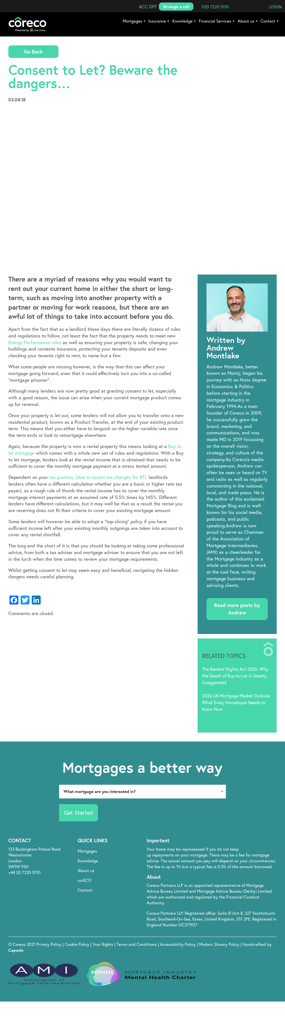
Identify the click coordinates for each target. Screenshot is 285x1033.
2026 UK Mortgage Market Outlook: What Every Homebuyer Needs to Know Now (236, 702)
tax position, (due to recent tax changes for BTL (98, 477)
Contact (268, 21)
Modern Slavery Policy (219, 944)
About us (246, 21)
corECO (85, 880)
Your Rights (103, 944)
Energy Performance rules (34, 342)
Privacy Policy (49, 944)
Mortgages (132, 21)
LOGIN (275, 6)
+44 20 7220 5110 (24, 872)
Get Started (78, 812)
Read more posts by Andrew (237, 609)
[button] (148, 6)
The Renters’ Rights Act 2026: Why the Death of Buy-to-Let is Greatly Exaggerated (235, 675)
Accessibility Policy (178, 944)
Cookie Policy (77, 944)
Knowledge (182, 21)
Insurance (157, 21)
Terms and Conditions (137, 944)
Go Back (33, 51)
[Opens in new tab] (245, 841)
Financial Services (215, 21)
